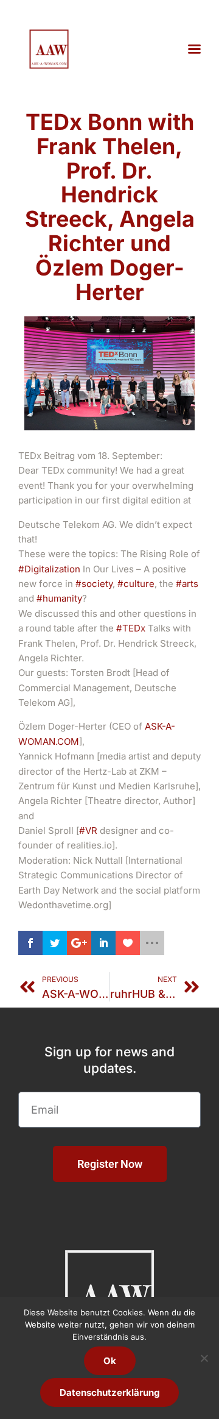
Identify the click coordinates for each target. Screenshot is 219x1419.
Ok (109, 1361)
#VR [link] (88, 830)
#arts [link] (187, 583)
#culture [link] (136, 583)
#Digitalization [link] (49, 569)
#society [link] (94, 583)
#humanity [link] (59, 598)
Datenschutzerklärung (109, 1392)
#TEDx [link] (130, 628)
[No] (204, 1358)
